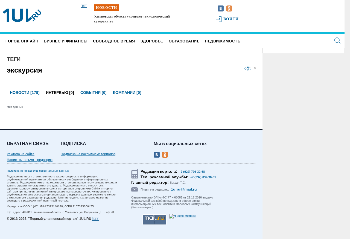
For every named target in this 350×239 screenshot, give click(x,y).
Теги (14, 59)
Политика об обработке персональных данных (38, 170)
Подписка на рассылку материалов (88, 154)
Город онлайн (21, 41)
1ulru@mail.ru (184, 189)
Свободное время (114, 41)
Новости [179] (25, 92)
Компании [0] (127, 92)
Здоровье (152, 41)
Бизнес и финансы (66, 41)
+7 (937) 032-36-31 (203, 177)
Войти (231, 19)
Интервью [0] (60, 92)
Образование (184, 41)
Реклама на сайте (20, 154)
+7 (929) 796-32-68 (192, 171)
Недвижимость (222, 41)
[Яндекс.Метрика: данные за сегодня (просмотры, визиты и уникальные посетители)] (182, 216)
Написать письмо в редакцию (29, 160)
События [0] (93, 92)
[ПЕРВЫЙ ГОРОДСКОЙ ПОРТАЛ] (22, 15)
